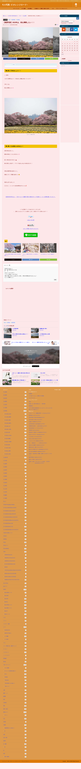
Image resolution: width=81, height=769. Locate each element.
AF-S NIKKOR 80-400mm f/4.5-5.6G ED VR (14, 529)
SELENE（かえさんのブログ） (34, 430)
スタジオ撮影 (15, 667)
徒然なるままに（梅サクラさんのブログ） (36, 447)
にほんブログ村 (30, 220)
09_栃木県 (14, 398)
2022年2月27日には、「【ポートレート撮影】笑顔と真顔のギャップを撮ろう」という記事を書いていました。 (31, 196)
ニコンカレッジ (14, 652)
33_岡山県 (14, 482)
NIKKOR (15, 567)
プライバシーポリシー (74, 0)
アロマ (14, 617)
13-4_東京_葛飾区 (15, 438)
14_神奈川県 (14, 457)
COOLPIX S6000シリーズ (14, 532)
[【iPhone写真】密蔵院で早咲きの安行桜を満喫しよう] (12, 248)
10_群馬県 (14, 401)
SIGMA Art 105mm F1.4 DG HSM (15, 576)
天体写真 (14, 702)
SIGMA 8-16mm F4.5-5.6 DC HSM (15, 573)
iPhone (14, 542)
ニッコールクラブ (14, 655)
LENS (14, 551)
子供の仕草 (15, 680)
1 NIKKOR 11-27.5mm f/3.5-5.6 (15, 557)
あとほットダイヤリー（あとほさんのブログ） (37, 434)
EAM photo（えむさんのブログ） (34, 415)
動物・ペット (14, 693)
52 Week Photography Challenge (14, 504)
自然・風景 (14, 737)
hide (13, 64)
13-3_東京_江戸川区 (15, 435)
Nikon (30, 401)
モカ (57, 24)
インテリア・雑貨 (14, 623)
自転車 (14, 740)
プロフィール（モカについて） (65, 0)
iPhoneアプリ (14, 545)
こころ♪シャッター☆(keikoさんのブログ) (36, 440)
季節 (14, 705)
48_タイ (14, 501)
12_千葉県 (14, 407)
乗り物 (14, 661)
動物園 (14, 696)
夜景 (14, 699)
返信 (55, 279)
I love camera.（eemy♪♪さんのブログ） (36, 419)
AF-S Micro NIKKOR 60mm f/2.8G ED (14, 507)
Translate (71, 22)
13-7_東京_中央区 (15, 447)
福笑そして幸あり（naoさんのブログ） (35, 459)
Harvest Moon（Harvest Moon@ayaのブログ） (37, 417)
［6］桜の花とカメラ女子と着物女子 (47, 254)
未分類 (14, 721)
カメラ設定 (15, 639)
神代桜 (18, 19)
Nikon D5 (15, 601)
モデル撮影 (23, 8)
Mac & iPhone (14, 583)
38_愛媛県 (14, 495)
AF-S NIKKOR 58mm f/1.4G (14, 526)
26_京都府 (14, 479)
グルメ (14, 642)
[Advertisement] (69, 86)
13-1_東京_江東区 (15, 420)
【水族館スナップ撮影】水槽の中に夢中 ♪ (42, 8)
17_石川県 (14, 460)
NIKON (14, 589)
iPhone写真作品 (14, 548)
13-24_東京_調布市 (15, 423)
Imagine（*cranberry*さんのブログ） (35, 421)
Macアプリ (14, 586)
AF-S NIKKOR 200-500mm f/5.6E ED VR (14, 517)
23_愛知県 (14, 476)
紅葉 (14, 734)
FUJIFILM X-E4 (15, 630)
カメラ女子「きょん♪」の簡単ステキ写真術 (36, 395)
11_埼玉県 (14, 404)
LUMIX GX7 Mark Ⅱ (15, 633)
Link (57, 0)
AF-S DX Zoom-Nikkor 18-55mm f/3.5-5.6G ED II (15, 570)
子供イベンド (15, 686)
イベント (14, 620)
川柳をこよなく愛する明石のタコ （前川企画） (37, 403)
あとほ (9, 268)
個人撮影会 (30, 8)
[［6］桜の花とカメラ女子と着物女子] (48, 248)
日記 (14, 718)
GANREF (30, 393)
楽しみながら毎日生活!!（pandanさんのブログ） (37, 451)
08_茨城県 (14, 395)
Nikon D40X (15, 595)
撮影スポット (14, 712)
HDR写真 (14, 539)
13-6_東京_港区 (15, 444)
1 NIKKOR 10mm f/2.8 (15, 554)
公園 (14, 690)
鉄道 (14, 753)
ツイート (63, 65)
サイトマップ (53, 0)
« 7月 (62, 54)
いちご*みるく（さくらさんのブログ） (35, 436)
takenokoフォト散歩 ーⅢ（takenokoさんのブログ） (38, 432)
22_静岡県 (14, 473)
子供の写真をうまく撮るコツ (15, 683)
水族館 (14, 724)
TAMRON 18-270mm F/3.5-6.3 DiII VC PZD (15, 579)
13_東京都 (14, 410)
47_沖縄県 (14, 498)
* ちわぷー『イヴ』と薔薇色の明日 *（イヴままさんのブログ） (40, 413)
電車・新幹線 (15, 756)
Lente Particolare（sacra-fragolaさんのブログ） (37, 423)
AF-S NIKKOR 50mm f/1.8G (14, 523)
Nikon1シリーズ (15, 614)
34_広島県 (14, 485)
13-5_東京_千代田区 (15, 441)
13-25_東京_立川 (15, 426)
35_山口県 (14, 488)
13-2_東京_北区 (15, 432)
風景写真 (13, 19)
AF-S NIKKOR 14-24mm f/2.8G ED (14, 510)
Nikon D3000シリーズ (15, 592)
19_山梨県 (5, 19)
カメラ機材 (15, 636)
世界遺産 (14, 658)
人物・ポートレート (14, 664)
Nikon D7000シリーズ (15, 604)
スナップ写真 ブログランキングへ (30, 228)
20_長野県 (14, 466)
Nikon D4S (15, 598)
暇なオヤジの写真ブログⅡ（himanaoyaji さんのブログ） (39, 449)
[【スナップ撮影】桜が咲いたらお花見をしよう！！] (30, 248)
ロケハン (15, 715)
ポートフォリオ (16, 8)
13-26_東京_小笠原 (15, 429)
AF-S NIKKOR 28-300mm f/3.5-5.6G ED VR (14, 520)
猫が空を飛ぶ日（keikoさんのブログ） (35, 457)
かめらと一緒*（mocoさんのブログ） (35, 438)
